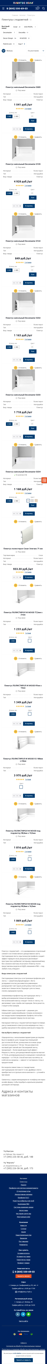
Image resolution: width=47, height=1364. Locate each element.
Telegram (23, 1314)
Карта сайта (23, 1321)
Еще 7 (20, 44)
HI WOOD (25, 38)
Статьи (23, 1229)
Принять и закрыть (23, 1360)
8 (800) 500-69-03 (17, 8)
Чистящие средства (23, 1214)
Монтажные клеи (23, 1217)
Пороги (23, 1185)
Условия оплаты (23, 1253)
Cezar (16, 27)
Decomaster (9, 32)
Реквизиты (23, 1245)
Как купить (23, 1250)
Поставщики (23, 1241)
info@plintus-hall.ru (25, 1292)
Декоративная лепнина (23, 1194)
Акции (23, 1232)
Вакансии (23, 1238)
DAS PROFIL (30, 27)
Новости (23, 1225)
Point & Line (9, 44)
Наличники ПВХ (23, 1204)
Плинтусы (23, 1182)
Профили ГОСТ (23, 1198)
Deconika (23, 32)
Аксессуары (23, 1210)
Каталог (23, 1178)
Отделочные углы (23, 1191)
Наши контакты (23, 1268)
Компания (23, 1222)
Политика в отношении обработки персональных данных (23, 1349)
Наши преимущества (23, 1235)
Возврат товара (23, 1263)
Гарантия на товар (23, 1260)
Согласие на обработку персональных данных (23, 1346)
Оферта (24, 1343)
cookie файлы (17, 1353)
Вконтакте (18, 1314)
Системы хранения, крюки (23, 1207)
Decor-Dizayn (9, 38)
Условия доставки (23, 1256)
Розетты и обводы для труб (23, 1201)
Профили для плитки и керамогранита (23, 1188)
